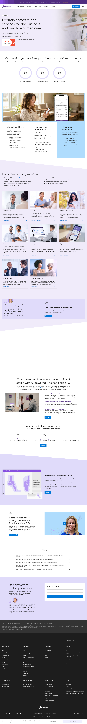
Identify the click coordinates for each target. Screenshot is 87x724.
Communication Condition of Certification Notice (74, 694)
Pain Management (5, 662)
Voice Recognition (48, 693)
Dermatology (4, 652)
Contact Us (25, 673)
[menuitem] (14, 6)
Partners (25, 671)
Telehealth (68, 663)
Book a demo (76, 6)
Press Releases (26, 661)
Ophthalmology (5, 659)
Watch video (13, 535)
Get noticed (34, 286)
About (24, 650)
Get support (6, 255)
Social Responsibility (27, 664)
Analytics (67, 658)
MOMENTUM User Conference (29, 657)
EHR (66, 650)
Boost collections (7, 286)
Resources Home (48, 650)
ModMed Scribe (41, 388)
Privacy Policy (68, 684)
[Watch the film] (66, 525)
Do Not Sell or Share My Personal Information (75, 691)
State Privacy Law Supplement (72, 689)
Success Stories (48, 652)
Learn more (48, 417)
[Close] (85, 721)
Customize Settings (53, 721)
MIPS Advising (68, 660)
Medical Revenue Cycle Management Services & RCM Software (75, 655)
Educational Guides (48, 659)
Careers (24, 669)
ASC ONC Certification (27, 688)
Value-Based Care (48, 684)
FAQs (46, 662)
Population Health (48, 688)
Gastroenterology (5, 655)
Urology (3, 668)
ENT (3, 653)
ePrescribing (47, 691)
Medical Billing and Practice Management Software (74, 652)
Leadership (25, 652)
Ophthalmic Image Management (51, 695)
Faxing (46, 697)
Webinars (46, 657)
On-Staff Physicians (27, 653)
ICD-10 (46, 661)
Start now (47, 316)
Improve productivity (36, 220)
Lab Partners (47, 698)
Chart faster (6, 220)
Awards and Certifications (28, 666)
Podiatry (3, 666)
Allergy (3, 650)
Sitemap (25, 675)
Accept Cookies (73, 721)
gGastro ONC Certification (28, 686)
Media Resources (26, 668)
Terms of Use (68, 686)
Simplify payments (64, 255)
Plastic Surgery (5, 664)
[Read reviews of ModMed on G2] (8, 45)
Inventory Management (49, 700)
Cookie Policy (11, 722)
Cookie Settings (69, 688)
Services (67, 661)
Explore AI (43, 445)
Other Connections (6, 688)
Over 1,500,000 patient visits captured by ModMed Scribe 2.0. (43, 2)
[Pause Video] (43, 355)
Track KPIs (33, 255)
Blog (24, 662)
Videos (46, 655)
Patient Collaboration (49, 686)
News (24, 659)
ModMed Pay (47, 689)
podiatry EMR (18, 178)
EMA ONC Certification (27, 684)
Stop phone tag (63, 220)
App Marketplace (5, 684)
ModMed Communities (79, 714)
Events (24, 655)
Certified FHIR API (5, 686)
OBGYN (3, 657)
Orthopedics (4, 661)
